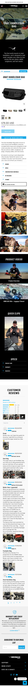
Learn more (14, 630)
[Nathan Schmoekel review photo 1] (8, 538)
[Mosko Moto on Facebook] (14, 674)
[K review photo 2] (19, 596)
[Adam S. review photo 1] (6, 567)
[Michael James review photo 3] (20, 475)
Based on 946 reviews (9, 401)
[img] (11, 427)
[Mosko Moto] (14, 6)
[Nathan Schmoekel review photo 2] (19, 538)
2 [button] (11, 602)
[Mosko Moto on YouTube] (17, 674)
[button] (10, 78)
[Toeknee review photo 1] (6, 446)
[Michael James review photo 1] (6, 475)
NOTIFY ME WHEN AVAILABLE (13, 137)
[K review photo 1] (8, 596)
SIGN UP (21, 647)
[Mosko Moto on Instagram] (11, 674)
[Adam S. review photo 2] (12, 567)
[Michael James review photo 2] (12, 475)
